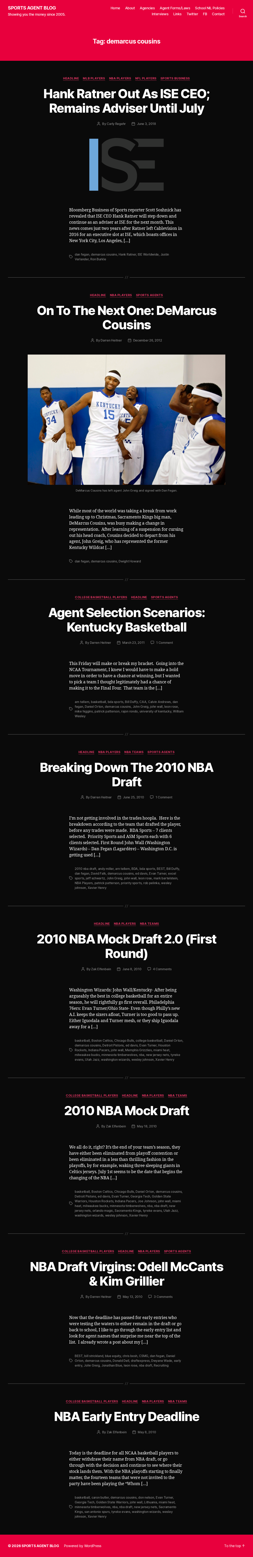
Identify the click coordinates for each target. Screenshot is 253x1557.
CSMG (143, 1356)
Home (115, 8)
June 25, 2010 (133, 797)
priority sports (131, 883)
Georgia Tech (140, 1196)
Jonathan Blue (111, 1365)
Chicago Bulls (124, 1040)
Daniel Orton (94, 707)
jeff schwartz (95, 878)
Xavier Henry (97, 888)
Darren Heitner (111, 340)
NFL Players (146, 78)
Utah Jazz (92, 1059)
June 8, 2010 (132, 969)
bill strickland (93, 1356)
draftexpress (140, 1361)
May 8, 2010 (147, 1432)
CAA (142, 702)
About (130, 8)
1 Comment (164, 643)
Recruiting (161, 1365)
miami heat (161, 1050)
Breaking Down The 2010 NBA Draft (126, 774)
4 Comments (162, 969)
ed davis (141, 873)
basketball (98, 702)
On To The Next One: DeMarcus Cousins (126, 317)
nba (141, 1055)
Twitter (192, 14)
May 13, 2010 (133, 1297)
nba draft (160, 1206)
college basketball (149, 1040)
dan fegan (82, 254)
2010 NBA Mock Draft (126, 1110)
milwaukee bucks (87, 1055)
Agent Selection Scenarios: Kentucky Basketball (126, 619)
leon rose (171, 707)
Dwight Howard (130, 561)
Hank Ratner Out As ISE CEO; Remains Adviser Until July (126, 101)
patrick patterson (106, 711)
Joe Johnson (147, 1201)
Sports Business (175, 78)
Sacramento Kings (128, 1211)
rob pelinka (151, 883)
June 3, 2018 (146, 124)
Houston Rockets (101, 1201)
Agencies (147, 8)
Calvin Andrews (159, 702)
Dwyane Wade (161, 1361)
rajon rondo (129, 711)
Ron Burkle (98, 259)
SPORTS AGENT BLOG (32, 8)
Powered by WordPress (83, 1546)
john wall (156, 707)
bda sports (115, 702)
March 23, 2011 (133, 643)
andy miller (106, 869)
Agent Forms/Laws (175, 8)
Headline (71, 78)
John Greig (140, 707)
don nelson (146, 1497)
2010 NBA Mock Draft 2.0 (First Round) (126, 946)
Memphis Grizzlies (138, 1050)
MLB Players (94, 78)
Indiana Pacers (98, 1050)
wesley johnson (142, 1059)
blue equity (113, 1356)
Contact (218, 14)
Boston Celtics (102, 1040)
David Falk (98, 873)
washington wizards (115, 1059)
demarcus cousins (104, 254)
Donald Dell (121, 1361)
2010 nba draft (85, 869)
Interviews (160, 14)
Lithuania (150, 1502)
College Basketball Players (101, 597)
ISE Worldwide (148, 254)
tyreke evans (152, 1211)
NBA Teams (133, 752)
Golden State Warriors (112, 1502)
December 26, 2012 (147, 340)
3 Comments (163, 1297)
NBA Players (120, 78)
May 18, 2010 (147, 1126)
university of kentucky (155, 711)
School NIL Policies (210, 8)
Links (177, 14)
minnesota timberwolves (119, 1055)
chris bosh (130, 1356)
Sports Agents (149, 295)
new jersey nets (157, 1055)
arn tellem (82, 702)
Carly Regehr (116, 124)
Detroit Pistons (113, 1045)
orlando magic (103, 1211)
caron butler (100, 1497)
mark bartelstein (165, 878)
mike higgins (84, 711)
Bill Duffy (131, 702)
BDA (134, 869)
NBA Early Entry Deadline (126, 1416)
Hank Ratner (127, 254)
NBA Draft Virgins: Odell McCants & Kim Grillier (126, 1274)
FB (205, 14)
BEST (161, 869)
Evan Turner (157, 873)
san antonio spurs (97, 1512)
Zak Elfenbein (101, 969)
